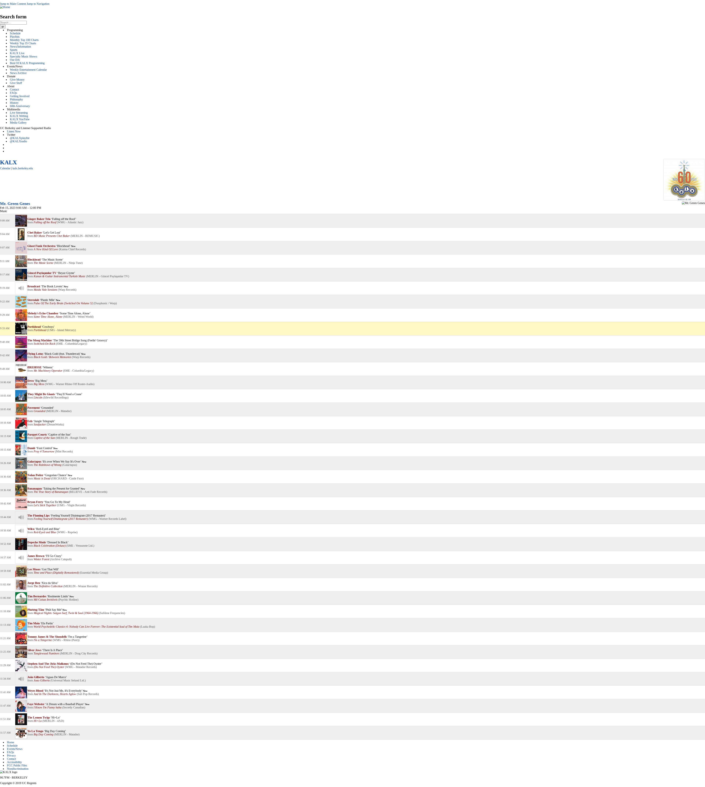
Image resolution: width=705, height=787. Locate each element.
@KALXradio (18, 141)
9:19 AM (4, 288)
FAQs (13, 92)
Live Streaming (19, 112)
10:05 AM (5, 409)
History (14, 102)
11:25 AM (5, 651)
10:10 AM (5, 422)
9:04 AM (4, 234)
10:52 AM (5, 544)
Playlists (14, 36)
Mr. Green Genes (15, 203)
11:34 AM (5, 678)
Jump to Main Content (13, 3)
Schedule (15, 33)
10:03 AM (5, 395)
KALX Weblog (19, 116)
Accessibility (14, 762)
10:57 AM (5, 557)
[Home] (5, 7)
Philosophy (16, 99)
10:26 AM (5, 463)
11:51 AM (5, 719)
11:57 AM (5, 732)
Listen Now (14, 131)
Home (10, 742)
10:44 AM (5, 517)
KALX (8, 162)
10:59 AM (5, 571)
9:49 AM (4, 369)
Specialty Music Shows (23, 56)
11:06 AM (5, 598)
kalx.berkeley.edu (22, 168)
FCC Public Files (17, 765)
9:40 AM (4, 342)
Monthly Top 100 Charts (24, 39)
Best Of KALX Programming (27, 63)
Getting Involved (20, 96)
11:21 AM (5, 638)
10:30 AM (5, 476)
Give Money (17, 79)
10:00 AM (5, 382)
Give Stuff (16, 82)
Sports (13, 49)
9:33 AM (4, 328)
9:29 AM (4, 315)
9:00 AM (4, 220)
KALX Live (17, 53)
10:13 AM (5, 436)
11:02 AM (5, 584)
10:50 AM (5, 530)
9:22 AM (4, 301)
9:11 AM (4, 261)
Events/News (14, 748)
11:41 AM (5, 692)
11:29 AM (5, 665)
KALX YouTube (20, 119)
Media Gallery (18, 122)
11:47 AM (5, 705)
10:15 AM (5, 449)
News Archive (18, 73)
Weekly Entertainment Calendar (28, 69)
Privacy (11, 755)
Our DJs (15, 59)
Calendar (5, 168)
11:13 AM (5, 625)
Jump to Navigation (38, 3)
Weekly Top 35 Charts (23, 43)
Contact (14, 89)
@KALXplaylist (19, 138)
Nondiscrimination (17, 768)
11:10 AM (5, 611)
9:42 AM (4, 355)
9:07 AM (4, 247)
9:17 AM (4, 274)
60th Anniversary (20, 106)
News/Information (20, 46)
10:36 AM (5, 490)
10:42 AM (5, 503)
